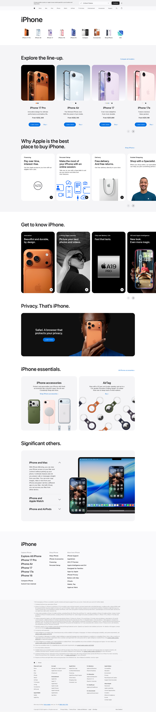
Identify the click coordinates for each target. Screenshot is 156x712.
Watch (35, 677)
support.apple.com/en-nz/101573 (92, 651)
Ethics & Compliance (110, 695)
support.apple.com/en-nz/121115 (43, 634)
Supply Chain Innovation (111, 680)
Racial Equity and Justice (111, 677)
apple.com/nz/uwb (70, 655)
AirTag (35, 684)
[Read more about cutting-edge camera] (73, 262)
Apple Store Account (56, 670)
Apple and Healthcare (92, 687)
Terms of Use (72, 709)
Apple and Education (92, 676)
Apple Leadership (109, 688)
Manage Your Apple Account (58, 668)
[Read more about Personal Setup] (73, 177)
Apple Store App (73, 668)
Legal (89, 709)
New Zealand (119, 709)
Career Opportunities (110, 690)
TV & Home (36, 682)
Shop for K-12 (90, 679)
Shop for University (92, 681)
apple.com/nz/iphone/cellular (53, 628)
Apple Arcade (54, 686)
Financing (71, 673)
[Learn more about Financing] (38, 177)
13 (115, 388)
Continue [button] (115, 3)
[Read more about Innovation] (38, 262)
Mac (35, 670)
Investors (107, 692)
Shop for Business (91, 670)
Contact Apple (108, 699)
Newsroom (107, 686)
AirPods (36, 680)
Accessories (37, 687)
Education (107, 670)
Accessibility (108, 668)
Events (106, 697)
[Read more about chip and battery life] (108, 262)
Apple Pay (36, 697)
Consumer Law (73, 682)
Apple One (54, 679)
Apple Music (54, 683)
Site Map (95, 709)
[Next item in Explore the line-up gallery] (133, 131)
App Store (53, 695)
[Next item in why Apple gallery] (133, 205)
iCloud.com (54, 673)
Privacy (106, 675)
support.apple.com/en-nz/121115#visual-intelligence (48, 643)
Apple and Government (92, 693)
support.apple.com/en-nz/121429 (85, 645)
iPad (35, 673)
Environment (108, 673)
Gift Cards (36, 689)
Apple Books (54, 692)
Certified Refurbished (74, 670)
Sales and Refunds (82, 709)
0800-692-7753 (63, 704)
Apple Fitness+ (55, 688)
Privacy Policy (64, 709)
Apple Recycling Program (75, 675)
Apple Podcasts (55, 690)
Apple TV (53, 681)
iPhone (35, 675)
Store (35, 668)
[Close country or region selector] (121, 3)
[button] (94, 3)
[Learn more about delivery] (108, 177)
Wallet (35, 695)
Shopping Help (72, 680)
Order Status (72, 677)
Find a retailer (47, 704)
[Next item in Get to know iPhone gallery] (133, 298)
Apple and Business (92, 668)
